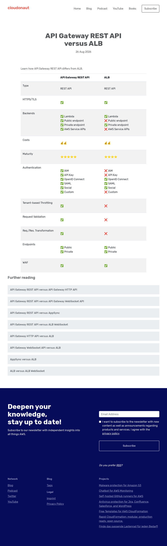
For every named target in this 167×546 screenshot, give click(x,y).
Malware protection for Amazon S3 (120, 485)
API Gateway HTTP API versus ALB (32, 336)
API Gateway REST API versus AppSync (35, 312)
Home (77, 8)
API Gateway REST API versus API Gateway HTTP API (43, 289)
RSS (118, 465)
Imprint (51, 498)
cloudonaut (18, 8)
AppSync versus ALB (23, 359)
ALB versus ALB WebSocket (27, 371)
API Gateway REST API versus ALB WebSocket (39, 324)
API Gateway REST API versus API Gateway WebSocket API (47, 301)
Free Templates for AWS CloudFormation (123, 511)
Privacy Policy (55, 503)
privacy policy (110, 433)
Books (132, 8)
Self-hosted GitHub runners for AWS (121, 496)
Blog (89, 8)
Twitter (12, 496)
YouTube (118, 8)
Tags (50, 485)
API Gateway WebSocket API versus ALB (35, 347)
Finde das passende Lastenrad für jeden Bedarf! (128, 526)
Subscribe (150, 8)
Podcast (102, 8)
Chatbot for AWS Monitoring (116, 490)
